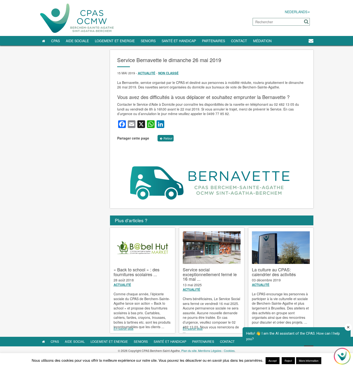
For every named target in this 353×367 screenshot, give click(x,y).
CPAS (55, 40)
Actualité (146, 73)
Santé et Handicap (179, 40)
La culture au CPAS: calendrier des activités (274, 271)
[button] (306, 21)
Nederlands (296, 11)
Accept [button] (272, 360)
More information (308, 360)
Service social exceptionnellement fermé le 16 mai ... (210, 274)
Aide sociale (77, 40)
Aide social (75, 341)
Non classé (168, 73)
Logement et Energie (115, 40)
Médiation (262, 40)
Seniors (148, 40)
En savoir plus (124, 328)
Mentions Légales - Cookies (216, 351)
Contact (239, 40)
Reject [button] (288, 360)
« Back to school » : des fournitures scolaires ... (136, 271)
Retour (168, 138)
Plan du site (189, 351)
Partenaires (213, 40)
